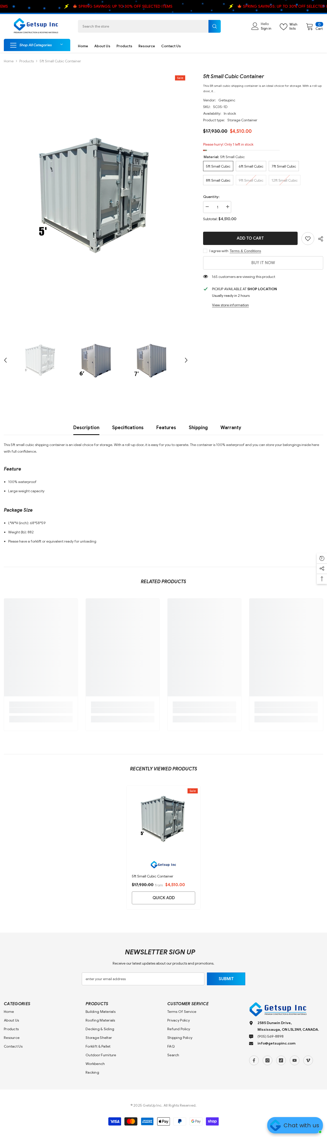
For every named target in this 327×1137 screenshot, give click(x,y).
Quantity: (211, 196)
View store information (230, 305)
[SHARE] (318, 239)
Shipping (198, 427)
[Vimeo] (308, 1060)
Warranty (230, 427)
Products (26, 61)
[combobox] (143, 26)
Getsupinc (226, 100)
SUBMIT (226, 978)
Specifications (128, 427)
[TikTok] (281, 1060)
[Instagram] (267, 1060)
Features (166, 427)
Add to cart (250, 238)
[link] (307, 238)
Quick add (164, 897)
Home (9, 61)
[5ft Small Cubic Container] (163, 819)
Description (86, 427)
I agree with (218, 251)
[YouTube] (294, 1060)
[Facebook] (254, 1060)
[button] (5, 360)
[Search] (149, 26)
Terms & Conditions (245, 251)
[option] (96, 195)
